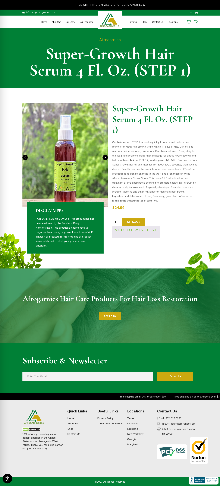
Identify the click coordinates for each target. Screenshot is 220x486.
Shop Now (110, 315)
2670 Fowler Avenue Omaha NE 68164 (178, 432)
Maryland (132, 444)
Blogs (145, 21)
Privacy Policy (105, 418)
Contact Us (157, 21)
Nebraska (132, 423)
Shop (70, 428)
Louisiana (132, 428)
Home (44, 21)
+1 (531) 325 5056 (171, 418)
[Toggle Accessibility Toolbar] (7, 478)
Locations (173, 21)
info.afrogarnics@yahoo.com (40, 12)
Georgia (131, 439)
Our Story (70, 21)
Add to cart (133, 222)
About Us (56, 21)
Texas (130, 418)
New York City (135, 433)
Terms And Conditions (109, 423)
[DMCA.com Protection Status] (31, 429)
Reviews (133, 21)
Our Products (86, 21)
